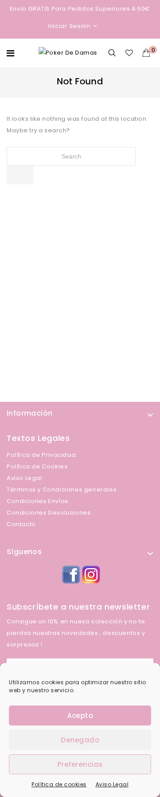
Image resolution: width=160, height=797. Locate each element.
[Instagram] (90, 573)
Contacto (21, 524)
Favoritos (130, 53)
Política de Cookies (37, 466)
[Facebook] (70, 573)
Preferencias (80, 764)
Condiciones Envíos (37, 501)
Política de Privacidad (41, 455)
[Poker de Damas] (68, 52)
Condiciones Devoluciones (49, 512)
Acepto (80, 715)
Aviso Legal (112, 784)
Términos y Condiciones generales (61, 489)
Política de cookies (59, 784)
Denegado (80, 740)
